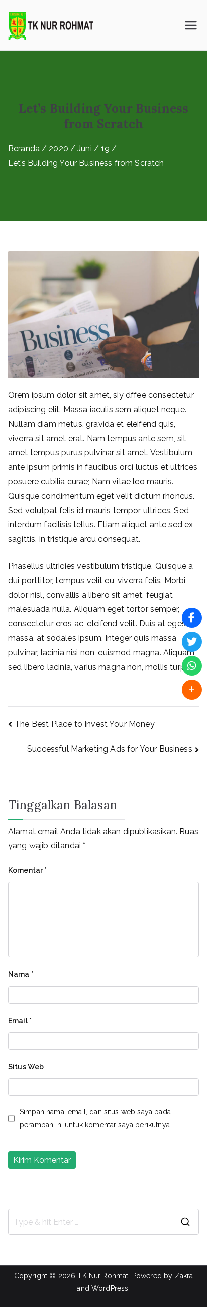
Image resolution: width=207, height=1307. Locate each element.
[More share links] (192, 690)
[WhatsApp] (192, 666)
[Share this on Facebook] (192, 618)
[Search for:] (103, 1221)
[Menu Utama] (191, 25)
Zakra (184, 1276)
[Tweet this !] (192, 642)
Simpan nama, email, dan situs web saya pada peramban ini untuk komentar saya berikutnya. (95, 1118)
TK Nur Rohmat (102, 1276)
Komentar (27, 870)
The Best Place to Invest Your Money (85, 724)
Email (20, 1021)
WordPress (109, 1288)
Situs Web (26, 1067)
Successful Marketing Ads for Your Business (109, 749)
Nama (21, 974)
